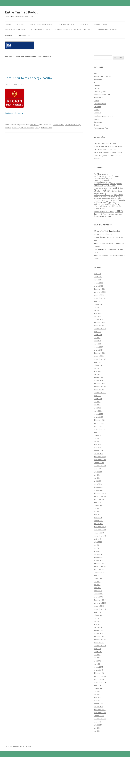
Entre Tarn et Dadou (21, 12)
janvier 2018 (98, 560)
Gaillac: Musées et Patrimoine (41, 24)
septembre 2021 (100, 429)
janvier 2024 (98, 350)
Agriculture (98, 79)
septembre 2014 (100, 682)
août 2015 (97, 649)
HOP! (108, 191)
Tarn (36, 128)
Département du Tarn (102, 94)
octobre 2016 (99, 606)
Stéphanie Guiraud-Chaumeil (104, 212)
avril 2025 (97, 313)
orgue (110, 200)
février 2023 (98, 377)
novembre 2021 (100, 423)
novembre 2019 (100, 496)
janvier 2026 (98, 286)
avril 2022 (97, 408)
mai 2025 (97, 310)
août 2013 (97, 722)
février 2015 (98, 667)
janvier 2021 (98, 453)
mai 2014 (97, 694)
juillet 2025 (98, 304)
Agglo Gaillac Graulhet (102, 76)
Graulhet (97, 107)
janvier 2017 (98, 597)
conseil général (116, 183)
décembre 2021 (99, 420)
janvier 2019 (98, 524)
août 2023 (97, 362)
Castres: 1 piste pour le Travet (105, 143)
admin (96, 255)
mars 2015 (98, 664)
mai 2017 (97, 584)
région (97, 206)
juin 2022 (97, 402)
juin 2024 (97, 338)
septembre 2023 (100, 359)
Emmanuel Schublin (100, 188)
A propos (20, 24)
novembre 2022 (100, 386)
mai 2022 (97, 405)
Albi (95, 82)
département (110, 185)
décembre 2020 (99, 456)
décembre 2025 (99, 289)
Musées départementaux (40, 30)
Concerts (83, 24)
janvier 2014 (98, 706)
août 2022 (97, 396)
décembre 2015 (99, 636)
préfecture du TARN (111, 202)
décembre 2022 (99, 383)
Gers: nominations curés (15, 30)
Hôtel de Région (117, 191)
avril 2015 (97, 661)
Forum (110, 188)
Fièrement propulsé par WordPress (18, 746)
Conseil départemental (101, 184)
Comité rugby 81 (100, 91)
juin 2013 (97, 728)
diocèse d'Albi (98, 186)
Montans (108, 198)
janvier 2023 (98, 380)
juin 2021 (97, 438)
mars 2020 (98, 484)
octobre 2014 (99, 679)
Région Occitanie (100, 208)
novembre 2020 (100, 460)
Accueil (8, 24)
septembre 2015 (100, 645)
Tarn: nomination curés (107, 30)
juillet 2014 (98, 688)
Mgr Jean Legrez (116, 197)
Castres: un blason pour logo (105, 149)
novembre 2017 (100, 566)
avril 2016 (97, 624)
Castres (97, 88)
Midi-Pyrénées (99, 198)
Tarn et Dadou (102, 214)
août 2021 (97, 432)
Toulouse (98, 216)
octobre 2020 (99, 463)
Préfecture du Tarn (101, 128)
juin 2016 (97, 618)
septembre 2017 (100, 572)
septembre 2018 (100, 536)
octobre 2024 (99, 325)
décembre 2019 (99, 493)
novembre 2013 (100, 713)
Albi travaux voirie (66, 24)
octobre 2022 (99, 389)
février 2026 (98, 283)
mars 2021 (98, 447)
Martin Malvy (98, 197)
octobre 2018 (99, 533)
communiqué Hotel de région (23, 128)
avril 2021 (97, 444)
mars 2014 (98, 700)
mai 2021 (97, 441)
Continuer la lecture (14, 113)
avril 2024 (97, 341)
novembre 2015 (100, 639)
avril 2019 (97, 514)
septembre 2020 (100, 466)
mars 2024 (98, 344)
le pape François (100, 193)
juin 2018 (97, 545)
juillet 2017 (98, 578)
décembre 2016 (99, 600)
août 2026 (97, 274)
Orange (97, 125)
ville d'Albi (107, 216)
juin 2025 (97, 307)
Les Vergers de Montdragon (103, 195)
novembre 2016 (100, 603)
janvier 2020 (98, 490)
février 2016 (98, 630)
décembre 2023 (99, 353)
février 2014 (98, 703)
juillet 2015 (98, 652)
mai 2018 (97, 548)
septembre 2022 (100, 392)
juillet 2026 (98, 277)
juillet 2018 (98, 542)
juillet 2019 (98, 505)
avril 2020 (97, 481)
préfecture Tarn (100, 204)
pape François (119, 200)
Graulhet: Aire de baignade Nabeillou (108, 146)
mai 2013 (97, 731)
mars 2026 (98, 280)
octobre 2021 (99, 426)
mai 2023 (97, 368)
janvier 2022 (98, 417)
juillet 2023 (98, 365)
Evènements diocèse (101, 24)
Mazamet (97, 113)
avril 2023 (97, 371)
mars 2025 (98, 316)
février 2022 (98, 414)
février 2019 (98, 520)
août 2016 (97, 612)
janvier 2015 (98, 670)
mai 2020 (97, 478)
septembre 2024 (100, 328)
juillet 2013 (98, 725)
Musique (97, 119)
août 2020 (97, 469)
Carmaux (97, 85)
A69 (95, 73)
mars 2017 (98, 591)
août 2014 (97, 685)
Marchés (8, 35)
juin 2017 (97, 581)
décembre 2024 (99, 322)
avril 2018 (97, 551)
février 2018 (98, 557)
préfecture (99, 202)
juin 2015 (97, 655)
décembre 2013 (99, 709)
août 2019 (97, 502)
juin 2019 (97, 508)
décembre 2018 (99, 527)
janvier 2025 (98, 319)
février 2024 (98, 347)
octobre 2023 (99, 356)
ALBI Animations (24, 35)
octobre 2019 (99, 499)
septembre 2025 (100, 298)
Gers (122, 188)
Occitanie (97, 200)
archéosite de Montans (102, 176)
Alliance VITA (103, 174)
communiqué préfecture (103, 182)
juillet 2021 (98, 435)
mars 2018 (98, 554)
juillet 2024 (98, 335)
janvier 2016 (98, 633)
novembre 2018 (100, 530)
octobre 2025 (99, 295)
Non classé (34, 125)
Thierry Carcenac (117, 214)
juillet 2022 (98, 399)
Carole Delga (99, 178)
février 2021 (98, 450)
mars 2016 (98, 627)
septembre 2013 (100, 719)
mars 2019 (98, 517)
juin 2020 (97, 475)
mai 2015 (97, 658)
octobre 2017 (99, 569)
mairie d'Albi (118, 195)
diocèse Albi (98, 97)
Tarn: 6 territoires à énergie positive (29, 78)
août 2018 (97, 539)
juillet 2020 (98, 472)
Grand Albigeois (100, 103)
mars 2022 (98, 411)
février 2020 (98, 487)
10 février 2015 (58, 125)
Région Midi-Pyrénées (111, 206)
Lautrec (96, 110)
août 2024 (97, 331)
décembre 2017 (99, 563)
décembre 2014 (99, 673)
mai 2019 (97, 511)
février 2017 (98, 594)
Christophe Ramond (101, 180)
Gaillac (96, 100)
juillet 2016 (98, 615)
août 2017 (97, 575)
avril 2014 (97, 697)
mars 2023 (98, 374)
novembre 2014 (100, 676)
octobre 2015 (99, 642)
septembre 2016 (100, 609)
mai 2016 (97, 621)
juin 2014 (97, 691)
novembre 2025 (100, 292)
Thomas (97, 249)
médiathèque (116, 198)
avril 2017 (97, 588)
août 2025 (97, 301)
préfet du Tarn (112, 204)
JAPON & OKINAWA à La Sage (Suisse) (108, 152)
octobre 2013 (99, 716)
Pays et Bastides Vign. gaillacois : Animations (73, 30)
